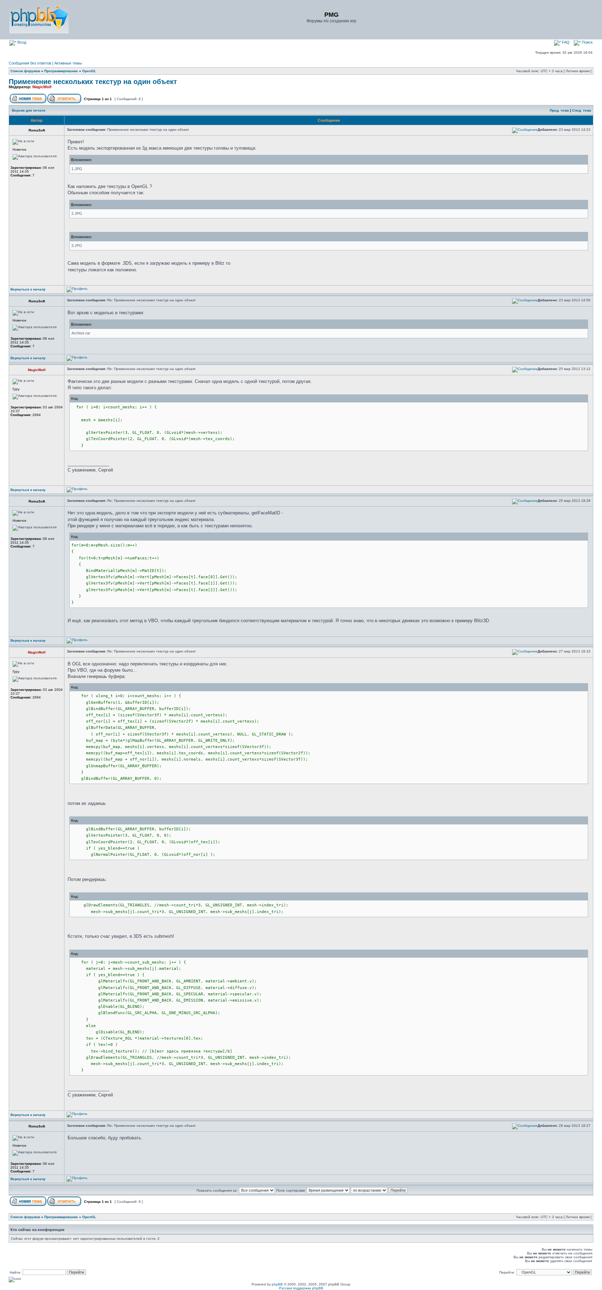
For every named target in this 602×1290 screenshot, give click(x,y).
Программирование (61, 71)
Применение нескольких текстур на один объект (93, 81)
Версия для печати (28, 110)
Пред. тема (559, 110)
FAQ (565, 42)
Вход (21, 42)
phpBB (277, 1284)
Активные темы (68, 63)
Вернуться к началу (28, 289)
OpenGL (89, 71)
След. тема (581, 110)
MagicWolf (42, 87)
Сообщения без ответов (30, 63)
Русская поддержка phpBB (301, 1288)
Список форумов (25, 71)
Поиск (587, 42)
